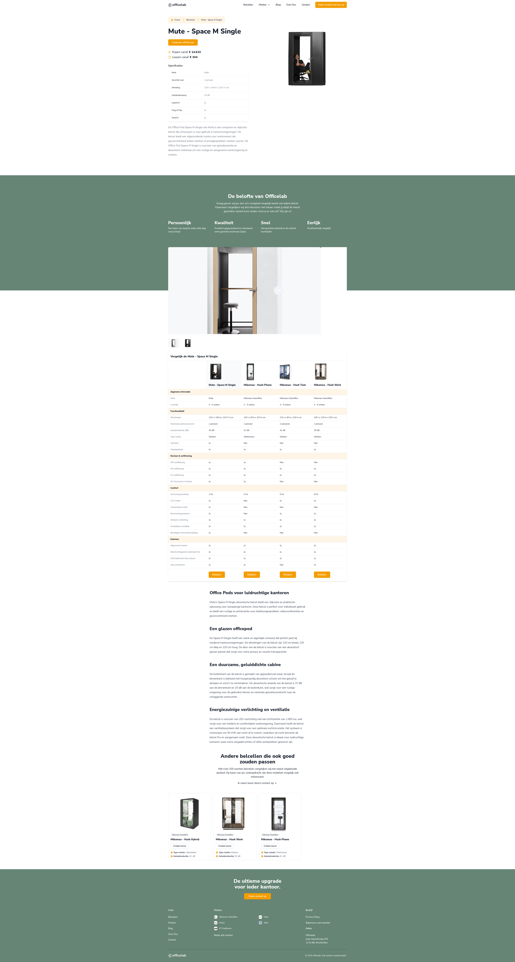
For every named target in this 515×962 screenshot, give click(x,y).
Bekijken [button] (216, 574)
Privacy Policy (313, 917)
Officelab (317, 955)
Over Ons (291, 4)
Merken (263, 4)
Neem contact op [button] (257, 896)
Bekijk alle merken (223, 935)
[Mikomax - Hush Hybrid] (190, 814)
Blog (278, 4)
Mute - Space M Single (211, 20)
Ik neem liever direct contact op (256, 783)
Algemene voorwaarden (318, 922)
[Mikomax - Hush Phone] (280, 814)
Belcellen (248, 4)
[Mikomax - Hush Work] (235, 814)
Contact (306, 4)
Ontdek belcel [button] (179, 846)
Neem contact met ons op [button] (331, 4)
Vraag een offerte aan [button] (183, 42)
